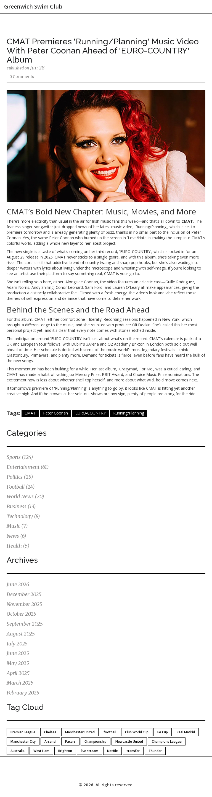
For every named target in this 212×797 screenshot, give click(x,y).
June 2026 (18, 584)
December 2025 (24, 594)
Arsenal (50, 741)
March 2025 (20, 683)
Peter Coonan (55, 413)
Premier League (22, 732)
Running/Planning (128, 413)
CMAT (30, 413)
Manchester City (23, 741)
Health (18, 546)
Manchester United (80, 732)
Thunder (155, 750)
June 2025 (18, 653)
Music (17, 526)
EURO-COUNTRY (90, 413)
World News (25, 496)
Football (21, 487)
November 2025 (24, 604)
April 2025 (18, 673)
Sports (20, 457)
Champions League (167, 741)
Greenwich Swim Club (33, 6)
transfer (133, 750)
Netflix (112, 750)
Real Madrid (186, 732)
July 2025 (17, 643)
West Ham (41, 750)
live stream (89, 750)
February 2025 (23, 693)
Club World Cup (137, 732)
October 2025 (21, 614)
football (110, 732)
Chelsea (50, 732)
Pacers (70, 741)
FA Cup (162, 732)
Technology (23, 516)
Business (21, 506)
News (16, 536)
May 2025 (18, 663)
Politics (20, 477)
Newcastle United (129, 741)
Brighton (65, 750)
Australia (17, 750)
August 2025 (21, 634)
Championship (95, 741)
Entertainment (28, 467)
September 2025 (25, 624)
